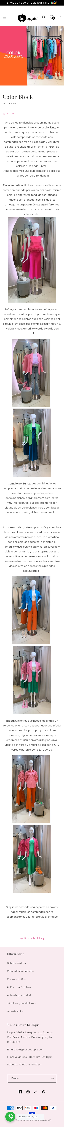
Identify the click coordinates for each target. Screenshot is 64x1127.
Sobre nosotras (16, 963)
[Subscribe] (52, 1078)
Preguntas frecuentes (20, 971)
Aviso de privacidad (19, 995)
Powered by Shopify (42, 1120)
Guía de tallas (15, 1011)
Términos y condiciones (21, 1003)
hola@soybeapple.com (29, 1049)
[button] (4, 17)
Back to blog (34, 938)
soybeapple (26, 1120)
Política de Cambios (19, 987)
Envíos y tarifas (16, 979)
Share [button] (10, 113)
